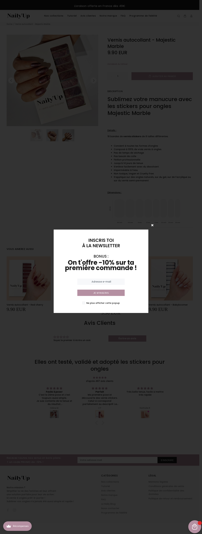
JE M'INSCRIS (101, 293)
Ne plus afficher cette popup (103, 303)
